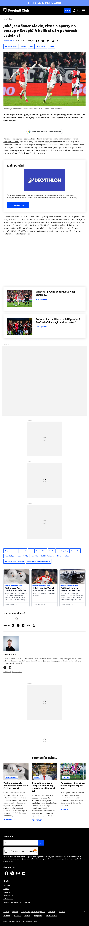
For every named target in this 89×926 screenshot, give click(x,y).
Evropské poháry (62, 551)
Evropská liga (9, 556)
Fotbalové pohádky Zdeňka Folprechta (16, 902)
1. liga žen (66, 777)
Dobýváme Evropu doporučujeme (38, 561)
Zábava (36, 777)
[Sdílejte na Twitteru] (42, 40)
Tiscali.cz (27, 916)
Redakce (6, 889)
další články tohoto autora (12, 672)
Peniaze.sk (17, 916)
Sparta (51, 46)
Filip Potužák (8, 820)
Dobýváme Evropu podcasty (14, 561)
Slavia (31, 46)
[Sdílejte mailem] (53, 40)
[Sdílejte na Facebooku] (37, 40)
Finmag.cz (6, 916)
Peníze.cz (62, 912)
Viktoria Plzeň (41, 46)
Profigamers (38, 916)
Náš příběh (7, 885)
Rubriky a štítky (8, 899)
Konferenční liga (22, 556)
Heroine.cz (51, 912)
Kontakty (6, 892)
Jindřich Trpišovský (47, 556)
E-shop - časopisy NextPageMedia (33, 912)
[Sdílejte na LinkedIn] (48, 40)
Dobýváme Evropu (11, 46)
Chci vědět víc (18, 205)
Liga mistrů (75, 551)
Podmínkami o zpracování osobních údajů (46, 859)
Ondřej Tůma (8, 41)
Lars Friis (35, 556)
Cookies (6, 912)
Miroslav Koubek (63, 556)
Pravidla (15, 912)
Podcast (23, 46)
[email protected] (16, 663)
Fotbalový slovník (9, 895)
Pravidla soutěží (51, 916)
